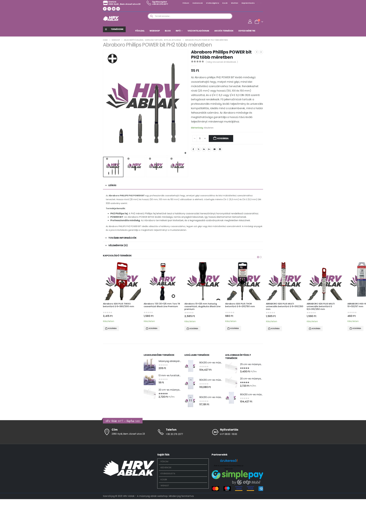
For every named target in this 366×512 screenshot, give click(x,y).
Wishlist (234, 3)
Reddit (220, 149)
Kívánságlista (212, 3)
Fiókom (186, 3)
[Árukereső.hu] (229, 461)
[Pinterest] (114, 9)
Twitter (198, 149)
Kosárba (222, 138)
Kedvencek (198, 3)
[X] (109, 9)
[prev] (257, 52)
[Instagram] (118, 9)
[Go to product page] (122, 281)
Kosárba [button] (112, 328)
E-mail (214, 149)
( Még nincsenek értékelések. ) (222, 61)
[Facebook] (105, 9)
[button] (104, 102)
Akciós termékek (223, 30)
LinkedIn (204, 149)
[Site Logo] (111, 18)
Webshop (155, 30)
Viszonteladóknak (198, 30)
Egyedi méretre (246, 30)
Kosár (225, 3)
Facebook (193, 149)
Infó (178, 30)
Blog (168, 30)
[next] (261, 52)
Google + (209, 149)
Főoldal (140, 30)
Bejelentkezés (248, 3)
